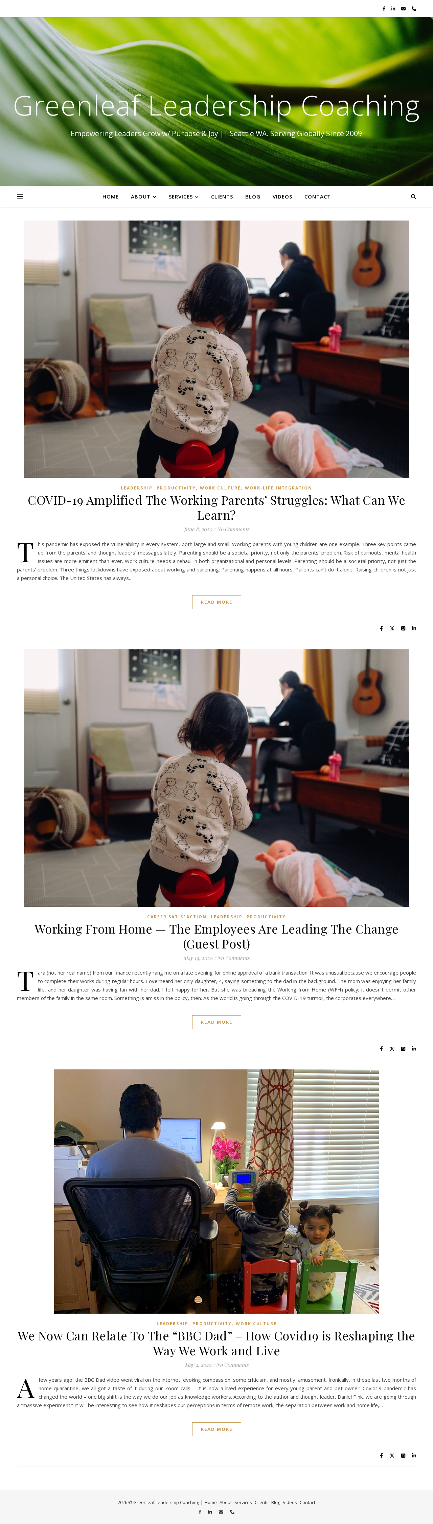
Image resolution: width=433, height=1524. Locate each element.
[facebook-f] (384, 8)
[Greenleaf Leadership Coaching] (216, 101)
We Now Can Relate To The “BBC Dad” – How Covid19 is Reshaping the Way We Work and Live (216, 1342)
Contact (317, 196)
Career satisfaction (177, 917)
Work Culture (220, 488)
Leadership (137, 488)
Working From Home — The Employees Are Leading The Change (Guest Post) (217, 936)
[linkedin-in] (393, 8)
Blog (252, 196)
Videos (282, 196)
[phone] (414, 8)
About (141, 196)
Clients (222, 196)
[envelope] (404, 8)
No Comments (233, 529)
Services (181, 196)
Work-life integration (278, 488)
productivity (176, 488)
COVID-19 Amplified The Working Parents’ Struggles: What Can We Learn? (216, 507)
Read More (216, 602)
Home (110, 196)
